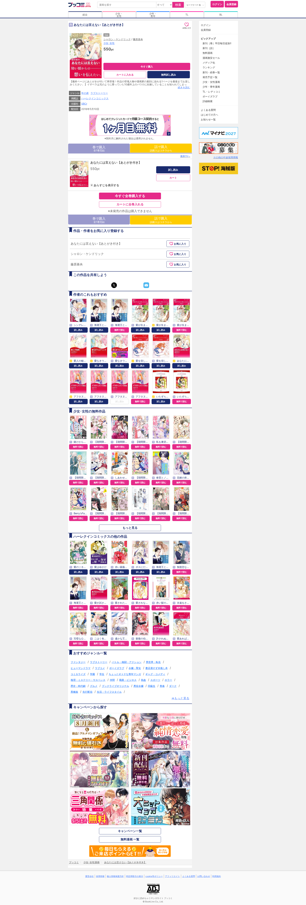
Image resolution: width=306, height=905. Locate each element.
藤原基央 (138, 39)
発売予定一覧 (210, 77)
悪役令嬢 (138, 685)
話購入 (161, 148)
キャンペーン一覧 (130, 831)
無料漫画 (207, 52)
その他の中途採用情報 (225, 157)
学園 (92, 674)
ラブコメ (100, 668)
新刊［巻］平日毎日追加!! (217, 43)
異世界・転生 (153, 662)
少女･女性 (109, 43)
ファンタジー (78, 662)
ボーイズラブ (116, 668)
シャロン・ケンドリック (117, 39)
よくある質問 (208, 109)
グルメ (93, 685)
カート (173, 177)
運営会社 (89, 876)
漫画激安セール (211, 57)
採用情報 (100, 876)
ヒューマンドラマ (80, 668)
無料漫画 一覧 (130, 839)
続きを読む (184, 87)
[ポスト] (114, 285)
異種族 (74, 691)
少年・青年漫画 (211, 86)
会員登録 (231, 4)
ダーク (173, 685)
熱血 (143, 679)
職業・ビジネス (128, 679)
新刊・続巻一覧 (211, 72)
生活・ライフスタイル (109, 691)
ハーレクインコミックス (95, 98)
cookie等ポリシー (154, 876)
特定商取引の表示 (134, 876)
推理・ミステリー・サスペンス (88, 679)
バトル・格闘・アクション (126, 662)
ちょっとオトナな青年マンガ (125, 674)
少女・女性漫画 (211, 81)
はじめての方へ (209, 114)
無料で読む (119, 330)
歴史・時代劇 (78, 685)
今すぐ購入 (147, 66)
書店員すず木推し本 (156, 668)
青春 (162, 685)
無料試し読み (168, 74)
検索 (178, 5)
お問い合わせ (203, 876)
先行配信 (87, 691)
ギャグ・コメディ (155, 674)
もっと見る (130, 528)
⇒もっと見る (180, 698)
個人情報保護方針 (115, 876)
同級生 (151, 685)
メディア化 (209, 62)
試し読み (173, 169)
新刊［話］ (209, 48)
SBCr (84, 103)
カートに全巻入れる (130, 204)
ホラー (168, 679)
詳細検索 (207, 101)
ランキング (209, 67)
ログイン (217, 4)
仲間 (112, 679)
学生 (101, 674)
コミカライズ (78, 674)
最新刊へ (185, 156)
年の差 (85, 93)
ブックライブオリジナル (115, 685)
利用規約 (216, 876)
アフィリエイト (172, 876)
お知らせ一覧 (208, 119)
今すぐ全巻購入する (130, 196)
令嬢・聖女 (135, 668)
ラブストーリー (99, 93)
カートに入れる (125, 74)
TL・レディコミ (211, 91)
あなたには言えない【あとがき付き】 (115, 162)
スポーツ (155, 679)
